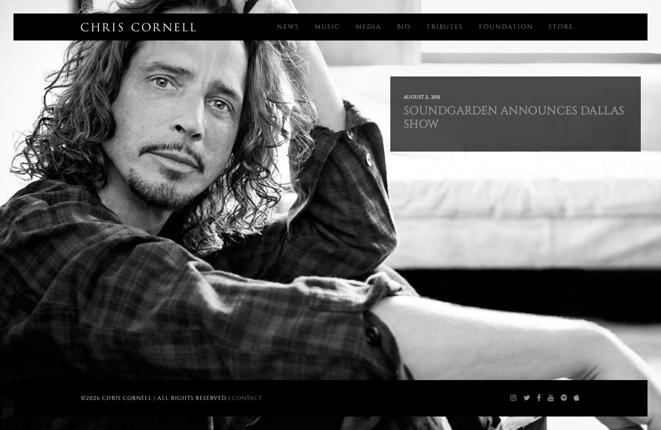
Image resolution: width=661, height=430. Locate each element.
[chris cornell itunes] (577, 398)
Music (327, 26)
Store (561, 26)
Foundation (506, 26)
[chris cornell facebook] (539, 398)
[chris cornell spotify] (564, 398)
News (288, 26)
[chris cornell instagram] (513, 398)
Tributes (444, 26)
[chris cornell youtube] (551, 398)
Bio (404, 26)
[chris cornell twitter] (527, 398)
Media (368, 26)
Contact (247, 398)
